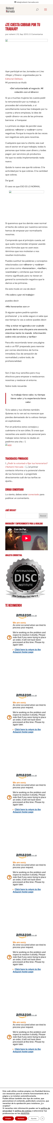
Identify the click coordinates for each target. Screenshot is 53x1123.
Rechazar (21, 1118)
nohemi (12, 34)
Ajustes (34, 1118)
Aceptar (8, 1118)
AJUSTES (25, 1113)
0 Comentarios (36, 34)
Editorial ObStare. (14, 78)
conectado (33, 494)
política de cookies (23, 1111)
